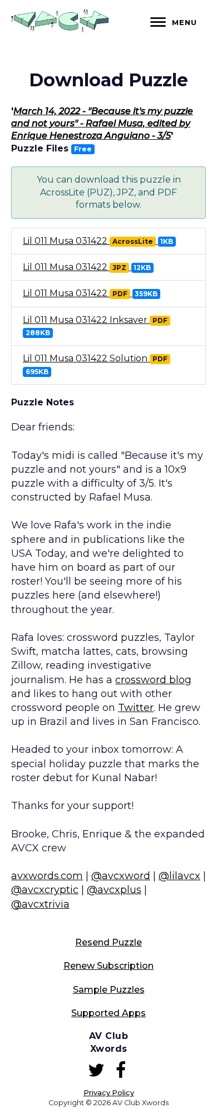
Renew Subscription (108, 965)
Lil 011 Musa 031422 (98, 241)
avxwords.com (47, 876)
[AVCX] (59, 29)
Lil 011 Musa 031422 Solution (95, 364)
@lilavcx (179, 876)
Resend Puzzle (108, 942)
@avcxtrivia (40, 904)
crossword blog (153, 680)
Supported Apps (108, 1013)
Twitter (136, 708)
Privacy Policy (108, 1093)
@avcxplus (114, 890)
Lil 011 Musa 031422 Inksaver (95, 326)
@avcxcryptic (44, 890)
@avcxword (120, 876)
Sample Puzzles (109, 989)
